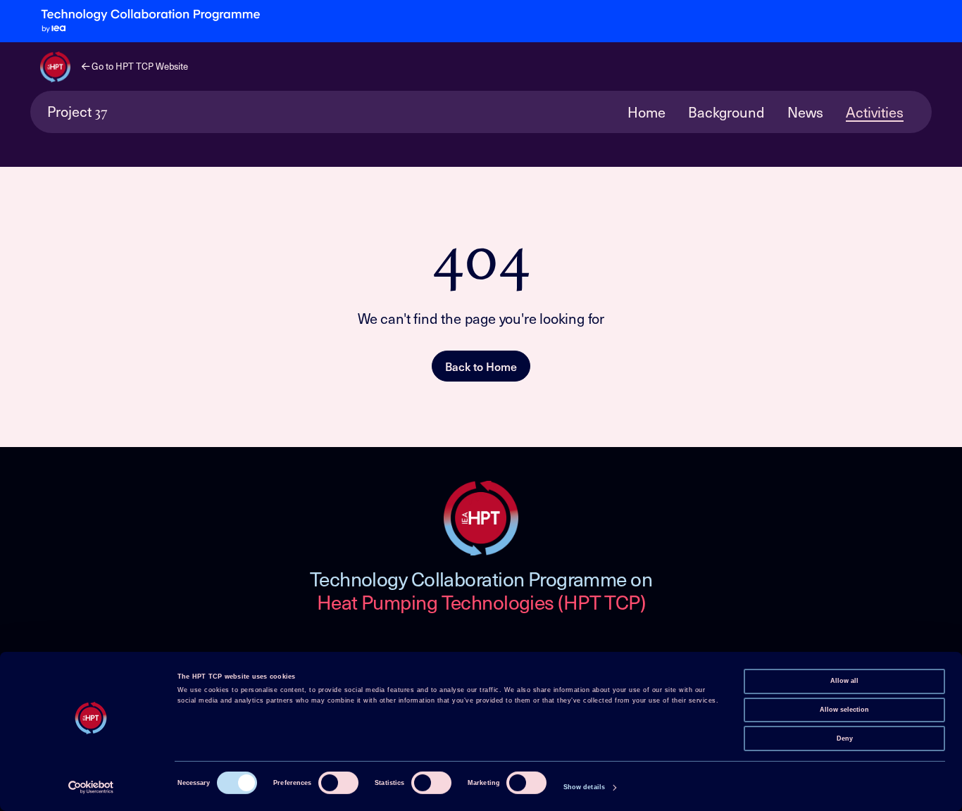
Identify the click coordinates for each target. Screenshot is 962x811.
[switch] (338, 783)
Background (726, 112)
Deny (845, 737)
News (805, 112)
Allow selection (844, 709)
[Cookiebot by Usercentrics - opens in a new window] (91, 787)
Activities (875, 112)
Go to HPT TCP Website (138, 66)
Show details (584, 787)
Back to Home (481, 366)
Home (646, 112)
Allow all (844, 680)
